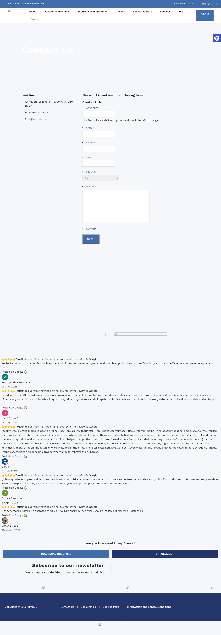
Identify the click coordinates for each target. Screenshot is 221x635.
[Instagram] (203, 602)
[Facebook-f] (212, 602)
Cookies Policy (111, 606)
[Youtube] (212, 611)
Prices (34, 19)
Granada (120, 11)
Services (165, 11)
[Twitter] (194, 602)
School (33, 11)
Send (91, 239)
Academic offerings (57, 11)
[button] (217, 38)
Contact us (67, 606)
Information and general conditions (149, 606)
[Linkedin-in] (203, 611)
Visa (180, 11)
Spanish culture (142, 11)
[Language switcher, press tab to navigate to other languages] (210, 4)
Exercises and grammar (92, 11)
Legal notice (88, 606)
